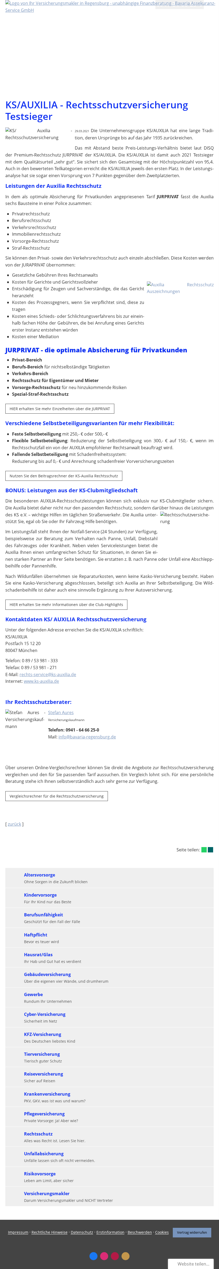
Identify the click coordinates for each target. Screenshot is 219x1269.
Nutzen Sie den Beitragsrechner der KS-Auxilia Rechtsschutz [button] (64, 475)
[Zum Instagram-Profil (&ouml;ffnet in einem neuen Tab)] (104, 1256)
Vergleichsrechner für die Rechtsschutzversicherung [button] (57, 796)
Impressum (18, 1232)
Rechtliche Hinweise (50, 1232)
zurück (14, 824)
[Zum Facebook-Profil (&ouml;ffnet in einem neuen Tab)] (93, 1256)
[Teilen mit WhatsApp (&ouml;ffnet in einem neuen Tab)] (204, 849)
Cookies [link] (162, 1232)
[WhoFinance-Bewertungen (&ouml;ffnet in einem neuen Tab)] (115, 1256)
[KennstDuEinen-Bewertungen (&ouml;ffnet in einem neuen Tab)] (126, 1256)
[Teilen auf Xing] (210, 849)
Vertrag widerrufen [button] (192, 1232)
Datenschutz (82, 1232)
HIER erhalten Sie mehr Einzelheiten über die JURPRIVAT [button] (60, 408)
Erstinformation (110, 1232)
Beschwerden (140, 1232)
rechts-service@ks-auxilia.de (47, 674)
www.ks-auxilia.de (41, 681)
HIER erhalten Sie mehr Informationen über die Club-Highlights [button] (66, 604)
